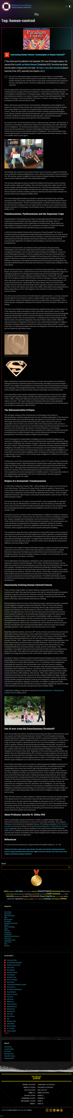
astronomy (7, 938)
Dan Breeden (11, 970)
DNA (5, 918)
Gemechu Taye (11, 977)
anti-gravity (7, 932)
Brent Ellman (11, 1016)
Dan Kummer (11, 987)
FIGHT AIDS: (27, 1096)
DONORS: (31, 1093)
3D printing (7, 912)
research (25, 899)
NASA (54, 896)
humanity (62, 894)
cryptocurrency (16, 894)
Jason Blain (10, 1023)
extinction (34, 894)
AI (37, 852)
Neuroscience (58, 896)
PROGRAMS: (40, 1098)
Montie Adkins (11, 1026)
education (32, 849)
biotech (48, 891)
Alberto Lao (10, 1001)
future (53, 852)
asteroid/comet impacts (11, 936)
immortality (10, 896)
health (49, 894)
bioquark (41, 891)
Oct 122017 (7, 55)
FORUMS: (32, 1104)
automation (7, 942)
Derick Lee (10, 999)
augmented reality (9, 940)
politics (61, 896)
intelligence (7, 854)
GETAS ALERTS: (41, 1087)
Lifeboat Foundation (12, 1110)
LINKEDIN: (26, 1087)
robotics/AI (7, 852)
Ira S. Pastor (11, 1028)
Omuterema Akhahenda (14, 989)
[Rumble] (61, 1110)
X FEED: (25, 1090)
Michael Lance (11, 1021)
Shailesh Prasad (12, 972)
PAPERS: (40, 1101)
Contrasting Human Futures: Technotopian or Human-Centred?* (37, 55)
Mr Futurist (7, 1051)
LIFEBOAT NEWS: (41, 1085)
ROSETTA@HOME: (25, 1101)
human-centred (63, 852)
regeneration (19, 899)
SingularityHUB (9, 1058)
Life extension (34, 896)
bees (5, 944)
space (35, 899)
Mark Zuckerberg (9, 927)
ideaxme (66, 894)
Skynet (6, 925)
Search (69, 867)
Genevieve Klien (12, 960)
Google (45, 894)
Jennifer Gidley (12, 849)
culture (21, 894)
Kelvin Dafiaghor (12, 980)
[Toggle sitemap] (66, 6)
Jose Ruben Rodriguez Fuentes (16, 984)
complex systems (22, 849)
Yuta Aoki (10, 997)
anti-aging (19, 891)
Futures (57, 852)
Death (23, 894)
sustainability (40, 899)
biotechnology (56, 891)
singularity (12, 852)
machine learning (14, 854)
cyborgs (28, 849)
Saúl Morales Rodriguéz (14, 962)
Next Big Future (9, 1054)
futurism (41, 894)
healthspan (56, 894)
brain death (8, 894)
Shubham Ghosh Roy (13, 965)
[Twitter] (50, 1110)
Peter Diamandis (9, 916)
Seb (8, 1019)
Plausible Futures (9, 1056)
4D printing (7, 914)
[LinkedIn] (54, 1110)
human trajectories (47, 849)
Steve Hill (10, 1014)
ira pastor (25, 896)
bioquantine (34, 891)
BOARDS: (40, 1093)
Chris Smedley (11, 1031)
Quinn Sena (10, 967)
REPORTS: (40, 1096)
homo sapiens (39, 849)
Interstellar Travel (18, 896)
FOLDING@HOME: (25, 1098)
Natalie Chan (11, 1009)
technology (47, 899)
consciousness (42, 852)
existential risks (28, 894)
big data (6, 945)
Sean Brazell (11, 1011)
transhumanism (30, 852)
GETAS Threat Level (36, 1077)
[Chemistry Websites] (36, 878)
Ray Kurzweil (8, 919)
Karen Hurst (10, 982)
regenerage (11, 899)
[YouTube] (57, 1110)
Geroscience (8, 1047)
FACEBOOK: (25, 1085)
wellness (63, 899)
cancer (11, 894)
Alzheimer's (12, 891)
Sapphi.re (30, 1110)
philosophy (54, 849)
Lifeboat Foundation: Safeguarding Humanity (32, 6)
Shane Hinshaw (12, 1004)
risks (28, 899)
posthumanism (61, 849)
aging (6, 891)
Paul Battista (11, 975)
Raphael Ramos (12, 1006)
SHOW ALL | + (7, 1033)
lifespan (42, 896)
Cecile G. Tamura (12, 994)
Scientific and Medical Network (26, 64)
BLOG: (39, 1090)
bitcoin (63, 891)
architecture (8, 934)
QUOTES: (39, 1104)
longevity (49, 896)
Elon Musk (7, 921)
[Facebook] (47, 1110)
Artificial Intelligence (27, 891)
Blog (36, 14)
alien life (7, 931)
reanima (65, 896)
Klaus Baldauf (11, 992)
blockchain (67, 891)
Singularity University (21, 852)
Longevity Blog (9, 1049)
